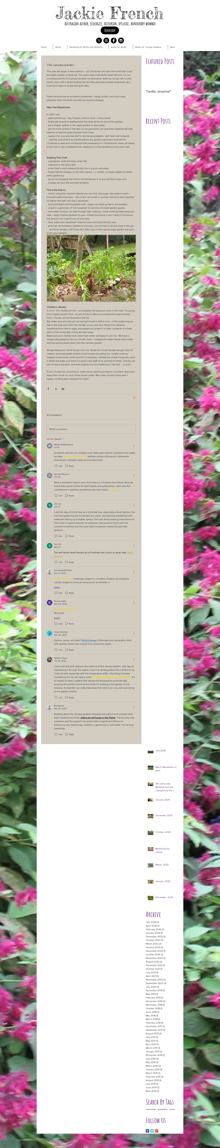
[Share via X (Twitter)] (55, 388)
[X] (99, 40)
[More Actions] (134, 446)
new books (151, 1109)
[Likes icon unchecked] (56, 466)
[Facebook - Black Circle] (114, 40)
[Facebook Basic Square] (147, 1131)
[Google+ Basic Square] (156, 1131)
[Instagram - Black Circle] (121, 40)
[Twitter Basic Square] (152, 1131)
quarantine (163, 1109)
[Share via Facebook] (48, 388)
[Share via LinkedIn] (63, 388)
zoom (172, 1109)
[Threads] (106, 40)
